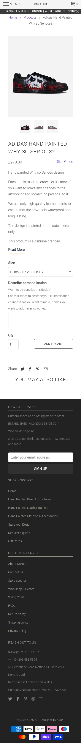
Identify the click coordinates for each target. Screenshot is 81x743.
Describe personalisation (27, 283)
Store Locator (17, 580)
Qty (10, 335)
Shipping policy (18, 622)
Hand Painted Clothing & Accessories (33, 516)
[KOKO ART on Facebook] (18, 699)
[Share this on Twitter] (21, 369)
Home (13, 17)
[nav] (11, 4)
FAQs (11, 605)
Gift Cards (15, 541)
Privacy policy (17, 631)
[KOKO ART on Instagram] (33, 699)
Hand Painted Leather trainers (28, 507)
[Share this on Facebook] (29, 369)
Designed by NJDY (52, 719)
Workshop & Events (21, 589)
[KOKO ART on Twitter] (10, 699)
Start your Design (19, 524)
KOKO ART (33, 719)
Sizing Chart (16, 597)
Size (11, 263)
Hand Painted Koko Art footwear (30, 499)
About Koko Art (18, 563)
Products (30, 17)
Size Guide (65, 162)
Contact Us (15, 572)
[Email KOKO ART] (41, 699)
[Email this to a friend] (44, 369)
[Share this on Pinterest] (37, 369)
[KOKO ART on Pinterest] (26, 699)
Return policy (17, 614)
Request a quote (19, 533)
